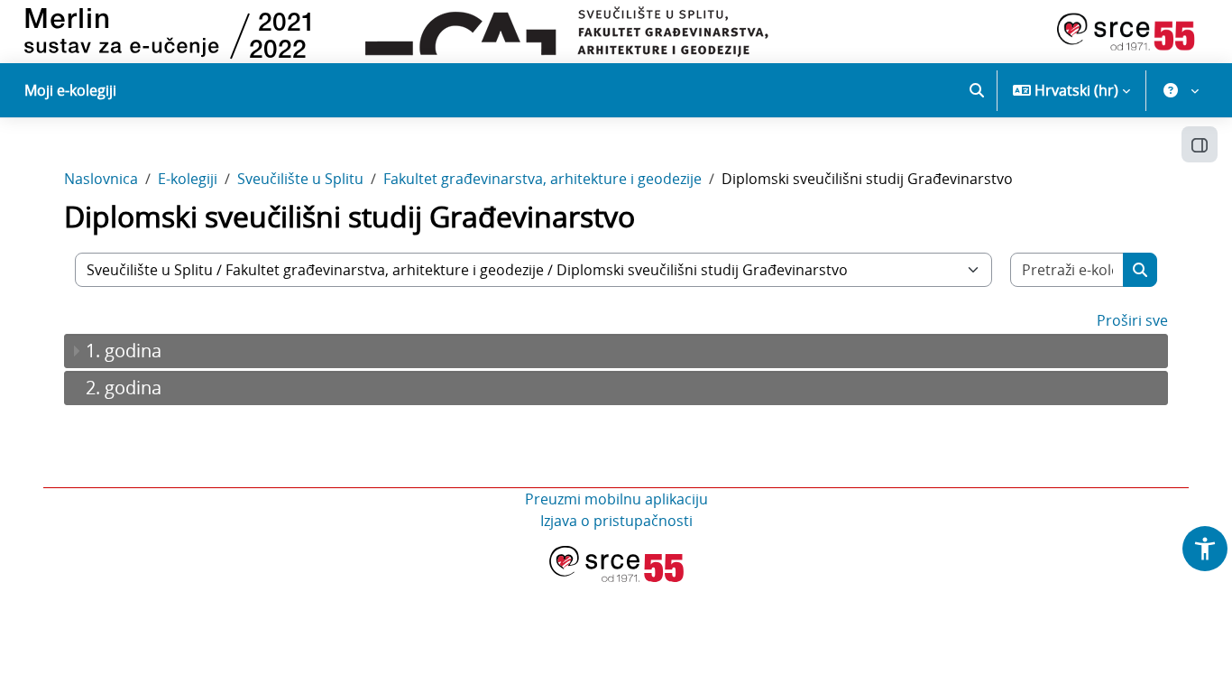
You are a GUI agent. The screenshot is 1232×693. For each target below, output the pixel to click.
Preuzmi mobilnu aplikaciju (616, 499)
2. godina (123, 387)
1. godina (123, 350)
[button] (977, 90)
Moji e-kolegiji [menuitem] (70, 90)
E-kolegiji (187, 179)
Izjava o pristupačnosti (616, 521)
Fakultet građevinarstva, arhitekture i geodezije (542, 179)
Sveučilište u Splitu (300, 179)
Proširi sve (1132, 320)
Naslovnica (101, 179)
